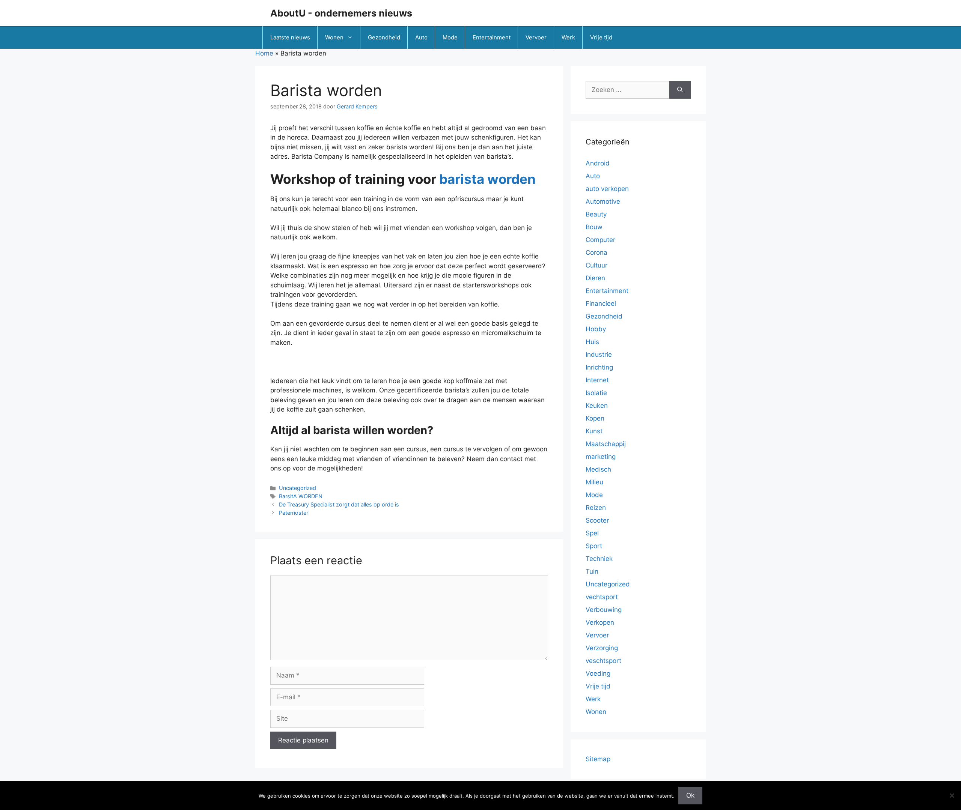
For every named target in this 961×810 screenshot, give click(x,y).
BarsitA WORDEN (300, 496)
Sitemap (598, 759)
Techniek (599, 558)
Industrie (599, 354)
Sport (594, 546)
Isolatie (596, 393)
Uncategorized (297, 488)
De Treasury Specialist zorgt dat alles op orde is (339, 504)
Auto (421, 37)
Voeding (598, 673)
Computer (600, 239)
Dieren (595, 278)
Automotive (603, 201)
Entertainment (492, 37)
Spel (592, 533)
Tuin (592, 571)
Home (264, 53)
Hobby (596, 329)
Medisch (598, 469)
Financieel (601, 303)
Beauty (596, 214)
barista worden (487, 179)
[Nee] (951, 795)
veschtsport (603, 660)
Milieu (594, 482)
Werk (568, 37)
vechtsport (602, 597)
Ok (690, 795)
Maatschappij (606, 444)
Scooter (597, 520)
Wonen (334, 37)
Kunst (594, 431)
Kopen (595, 418)
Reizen (596, 507)
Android (598, 163)
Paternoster (293, 512)
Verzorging (602, 648)
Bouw (594, 227)
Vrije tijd (601, 37)
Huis (592, 342)
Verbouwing (604, 609)
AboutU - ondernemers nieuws (341, 13)
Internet (597, 380)
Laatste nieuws (290, 37)
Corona (596, 252)
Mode (450, 37)
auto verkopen (607, 188)
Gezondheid (384, 37)
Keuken (597, 405)
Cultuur (596, 265)
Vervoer (536, 37)
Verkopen (600, 622)
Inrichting (599, 367)
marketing (601, 456)
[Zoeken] (680, 90)
